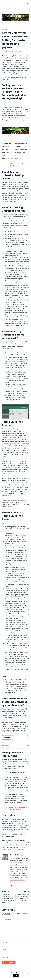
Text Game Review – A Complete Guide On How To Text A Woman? (8, 897)
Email (5, 950)
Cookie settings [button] (24, 973)
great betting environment (11, 444)
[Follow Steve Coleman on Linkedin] (11, 885)
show (11, 103)
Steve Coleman (7, 51)
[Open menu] (27, 4)
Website (5, 957)
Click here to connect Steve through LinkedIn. (19, 880)
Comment (7, 920)
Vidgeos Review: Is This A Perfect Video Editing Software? (23, 896)
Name (5, 942)
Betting (4, 29)
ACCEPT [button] (16, 975)
